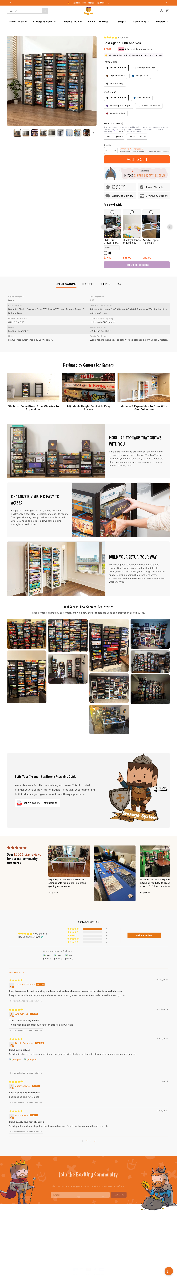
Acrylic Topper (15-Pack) (151, 241)
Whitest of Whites (145, 68)
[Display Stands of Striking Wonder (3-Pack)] (132, 226)
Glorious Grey (116, 83)
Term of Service (146, 1220)
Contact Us (111, 1230)
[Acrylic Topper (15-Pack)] (151, 226)
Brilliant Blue (142, 75)
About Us (110, 1225)
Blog (75, 1220)
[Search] (45, 11)
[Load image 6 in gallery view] (60, 133)
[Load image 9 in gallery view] (86, 133)
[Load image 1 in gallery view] (17, 133)
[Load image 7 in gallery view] (69, 133)
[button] (168, 11)
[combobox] (27, 11)
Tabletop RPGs (47, 1240)
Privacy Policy (146, 1230)
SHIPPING (105, 284)
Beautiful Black (117, 68)
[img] (16, 980)
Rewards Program (81, 1235)
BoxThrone (45, 1225)
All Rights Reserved (96, 1272)
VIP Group (78, 1225)
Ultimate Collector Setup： (132, 149)
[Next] (166, 868)
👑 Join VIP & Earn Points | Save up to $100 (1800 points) (133, 55)
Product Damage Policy (150, 1240)
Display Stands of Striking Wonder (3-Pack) (132, 241)
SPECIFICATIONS (66, 283)
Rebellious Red (117, 113)
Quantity (107, 145)
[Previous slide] (103, 226)
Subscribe (119, 1193)
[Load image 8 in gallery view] (78, 133)
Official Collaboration (83, 1245)
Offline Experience (82, 1240)
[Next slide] (169, 226)
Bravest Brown (117, 75)
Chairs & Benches (48, 1245)
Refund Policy (145, 1225)
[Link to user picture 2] (30, 1064)
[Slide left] (10, 133)
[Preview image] (26, 634)
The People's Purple (120, 105)
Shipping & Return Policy (151, 1235)
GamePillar (45, 1230)
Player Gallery (79, 1230)
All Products (112, 1235)
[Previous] (53, 868)
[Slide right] (94, 133)
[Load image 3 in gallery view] (34, 133)
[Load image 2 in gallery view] (26, 133)
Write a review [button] (144, 935)
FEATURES (88, 284)
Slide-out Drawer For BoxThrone (110, 241)
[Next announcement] (166, 2)
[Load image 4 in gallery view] (43, 133)
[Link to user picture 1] (15, 1064)
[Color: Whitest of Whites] (105, 253)
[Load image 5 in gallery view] (52, 133)
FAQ (119, 284)
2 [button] (87, 1141)
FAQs (108, 1220)
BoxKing (83, 1272)
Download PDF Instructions (40, 802)
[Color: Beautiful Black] (109, 253)
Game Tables (46, 1220)
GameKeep (45, 1235)
